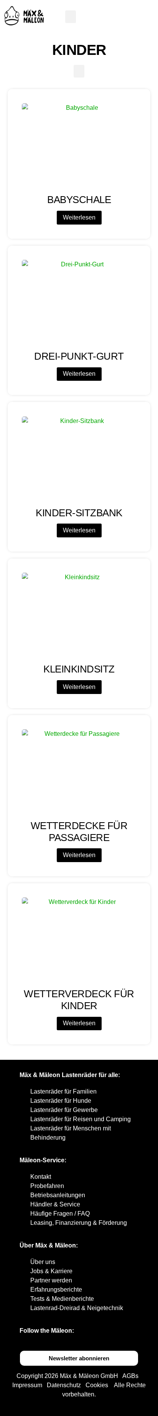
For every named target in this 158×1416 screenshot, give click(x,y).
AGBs (130, 1376)
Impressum (27, 1385)
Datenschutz (64, 1385)
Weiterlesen (79, 217)
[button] (70, 16)
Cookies (97, 1385)
